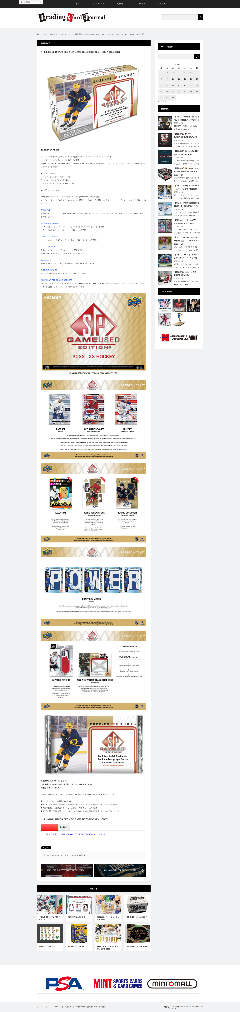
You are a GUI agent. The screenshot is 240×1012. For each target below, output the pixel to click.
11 (179, 79)
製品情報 (120, 4)
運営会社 (68, 1007)
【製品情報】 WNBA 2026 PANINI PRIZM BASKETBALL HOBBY (186, 170)
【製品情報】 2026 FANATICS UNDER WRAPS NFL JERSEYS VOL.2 (185, 136)
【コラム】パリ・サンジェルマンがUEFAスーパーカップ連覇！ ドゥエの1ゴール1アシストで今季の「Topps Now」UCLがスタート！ (186, 257)
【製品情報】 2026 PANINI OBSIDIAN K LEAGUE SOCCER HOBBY (186, 153)
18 (179, 85)
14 (197, 79)
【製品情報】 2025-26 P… (137, 917)
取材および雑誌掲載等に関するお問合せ (91, 1007)
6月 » (165, 102)
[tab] (49, 827)
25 (179, 91)
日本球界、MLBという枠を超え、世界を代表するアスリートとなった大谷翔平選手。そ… (186, 129)
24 (173, 91)
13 (191, 79)
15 (161, 85)
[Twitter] (38, 1007)
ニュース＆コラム (99, 4)
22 (161, 91)
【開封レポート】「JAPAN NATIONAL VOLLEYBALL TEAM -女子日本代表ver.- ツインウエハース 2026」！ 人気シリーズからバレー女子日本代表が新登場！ (186, 222)
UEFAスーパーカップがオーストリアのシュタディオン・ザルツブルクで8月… (186, 267)
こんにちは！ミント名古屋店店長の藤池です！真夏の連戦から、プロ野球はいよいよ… (186, 215)
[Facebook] (42, 1007)
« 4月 (160, 102)
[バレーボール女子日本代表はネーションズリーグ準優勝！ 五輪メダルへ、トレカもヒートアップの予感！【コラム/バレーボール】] (164, 305)
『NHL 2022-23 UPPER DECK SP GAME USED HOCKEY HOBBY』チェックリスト (74, 834)
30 (167, 98)
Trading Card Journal (181, 1007)
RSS (47, 1007)
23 (167, 91)
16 (167, 85)
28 (197, 91)
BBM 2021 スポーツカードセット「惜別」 (108, 918)
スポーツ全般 (51, 855)
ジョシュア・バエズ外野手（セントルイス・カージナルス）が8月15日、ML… (186, 250)
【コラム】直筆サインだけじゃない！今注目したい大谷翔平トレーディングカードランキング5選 (186, 119)
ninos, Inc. (175, 1008)
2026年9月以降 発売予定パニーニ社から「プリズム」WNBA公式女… (186, 181)
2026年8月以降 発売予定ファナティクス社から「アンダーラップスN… (186, 146)
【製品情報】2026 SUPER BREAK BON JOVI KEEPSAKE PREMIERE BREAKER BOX (185, 274)
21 (197, 85)
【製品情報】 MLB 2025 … (136, 948)
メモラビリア (162, 4)
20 (191, 85)
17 (173, 85)
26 (185, 91)
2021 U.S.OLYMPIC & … (77, 917)
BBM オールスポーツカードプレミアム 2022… (107, 948)
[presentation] (49, 827)
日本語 (27, 2)
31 (173, 98)
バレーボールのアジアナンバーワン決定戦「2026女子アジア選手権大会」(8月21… (187, 233)
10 (173, 79)
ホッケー (60, 855)
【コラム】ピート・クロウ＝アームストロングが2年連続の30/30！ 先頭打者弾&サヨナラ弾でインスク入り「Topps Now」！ (186, 188)
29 (161, 98)
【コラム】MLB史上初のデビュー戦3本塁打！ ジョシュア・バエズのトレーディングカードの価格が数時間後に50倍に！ (187, 239)
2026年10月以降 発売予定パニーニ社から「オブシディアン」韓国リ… (186, 164)
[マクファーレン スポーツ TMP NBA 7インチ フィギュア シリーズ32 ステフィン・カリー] (179, 319)
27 (191, 91)
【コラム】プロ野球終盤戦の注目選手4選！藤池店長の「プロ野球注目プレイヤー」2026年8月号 (186, 205)
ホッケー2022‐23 (71, 855)
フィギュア (141, 4)
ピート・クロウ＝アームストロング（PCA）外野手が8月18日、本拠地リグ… (186, 198)
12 (185, 79)
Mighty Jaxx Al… (48, 946)
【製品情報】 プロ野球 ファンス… (49, 918)
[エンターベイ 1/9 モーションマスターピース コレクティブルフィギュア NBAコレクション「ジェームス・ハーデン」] (164, 319)
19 (185, 85)
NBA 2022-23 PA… (78, 946)
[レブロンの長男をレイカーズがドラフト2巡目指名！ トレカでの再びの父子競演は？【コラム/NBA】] (179, 305)
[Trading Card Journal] (71, 17)
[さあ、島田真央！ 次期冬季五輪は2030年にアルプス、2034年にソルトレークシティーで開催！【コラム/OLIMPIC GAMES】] (193, 305)
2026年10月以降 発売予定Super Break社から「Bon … (186, 283)
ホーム (78, 4)
